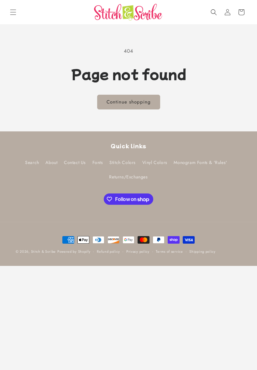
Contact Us (75, 162)
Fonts (97, 162)
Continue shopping (129, 101)
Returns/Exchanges (128, 177)
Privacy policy (137, 251)
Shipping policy (202, 251)
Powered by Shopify (74, 251)
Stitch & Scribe (43, 251)
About (51, 162)
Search (32, 162)
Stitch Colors (122, 162)
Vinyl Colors (154, 162)
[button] (13, 12)
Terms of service (169, 251)
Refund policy (108, 251)
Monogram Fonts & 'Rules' (200, 162)
